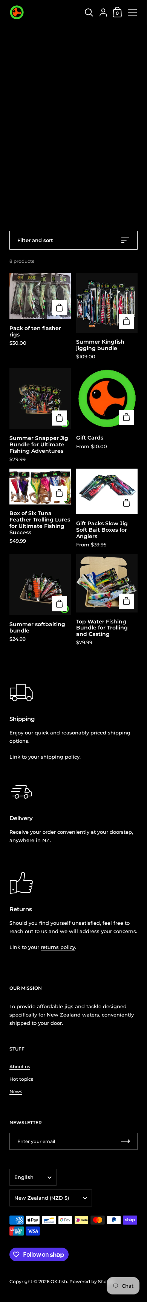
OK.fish (59, 1281)
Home (16, 36)
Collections (43, 36)
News (15, 1091)
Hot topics (21, 1079)
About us (19, 1066)
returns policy (58, 947)
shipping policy (60, 757)
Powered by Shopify (92, 1281)
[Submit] (125, 1141)
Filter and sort (35, 240)
